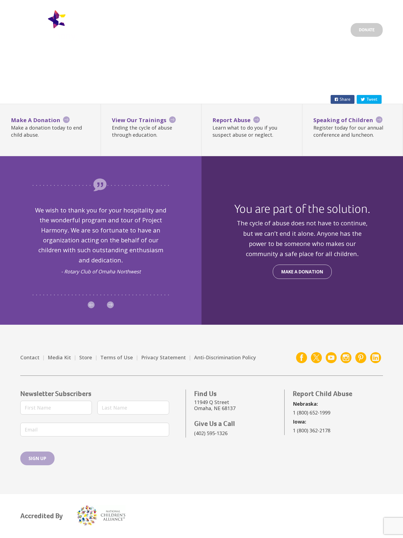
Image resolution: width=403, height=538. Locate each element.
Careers (279, 10)
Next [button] (110, 304)
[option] (100, 240)
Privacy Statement (163, 357)
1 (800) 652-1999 (311, 412)
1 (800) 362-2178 (311, 430)
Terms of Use (116, 357)
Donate (366, 30)
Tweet (372, 99)
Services (242, 28)
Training (334, 28)
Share (345, 99)
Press (350, 10)
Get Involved (246, 10)
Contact (29, 357)
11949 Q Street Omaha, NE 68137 (214, 405)
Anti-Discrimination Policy (225, 357)
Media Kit (59, 357)
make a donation (302, 272)
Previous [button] (91, 304)
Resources (275, 28)
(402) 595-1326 (211, 433)
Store (85, 357)
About (305, 28)
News (328, 10)
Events (305, 10)
